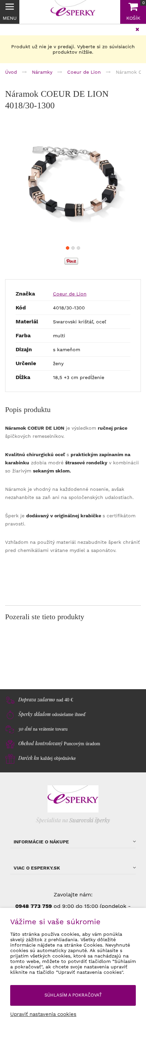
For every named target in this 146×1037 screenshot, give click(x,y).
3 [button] (78, 248)
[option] (73, 183)
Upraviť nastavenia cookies (43, 1014)
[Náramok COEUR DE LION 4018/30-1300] (73, 183)
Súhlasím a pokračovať (73, 995)
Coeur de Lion (70, 294)
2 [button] (73, 248)
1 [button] (67, 248)
